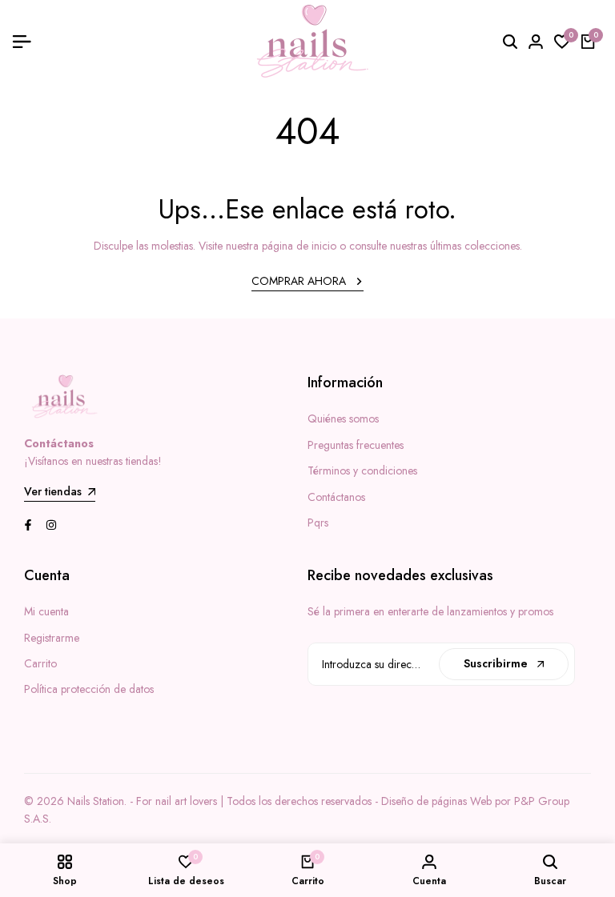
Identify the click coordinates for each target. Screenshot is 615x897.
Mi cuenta (46, 611)
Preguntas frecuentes (356, 445)
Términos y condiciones (362, 471)
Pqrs (318, 523)
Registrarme (51, 638)
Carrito (40, 663)
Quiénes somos (343, 418)
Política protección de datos (89, 689)
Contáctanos (336, 497)
